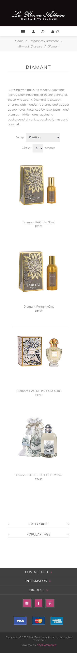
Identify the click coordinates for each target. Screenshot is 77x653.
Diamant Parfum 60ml (38, 306)
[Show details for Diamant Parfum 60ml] (38, 269)
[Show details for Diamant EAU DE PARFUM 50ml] (38, 354)
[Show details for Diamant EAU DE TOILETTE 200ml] (38, 438)
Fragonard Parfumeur (44, 41)
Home (19, 41)
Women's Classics (30, 46)
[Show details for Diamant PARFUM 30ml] (38, 185)
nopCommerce (46, 645)
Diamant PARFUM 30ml (39, 222)
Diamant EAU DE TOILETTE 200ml (38, 475)
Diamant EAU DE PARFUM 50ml (38, 391)
